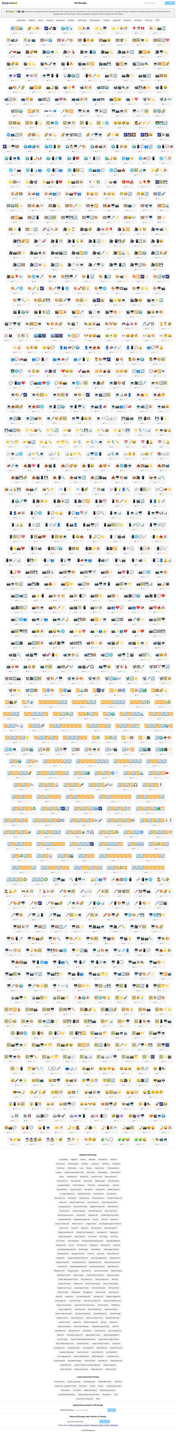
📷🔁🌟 (67, 584)
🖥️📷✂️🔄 (34, 974)
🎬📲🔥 (67, 64)
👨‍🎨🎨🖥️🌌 (102, 359)
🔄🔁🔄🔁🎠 (23, 785)
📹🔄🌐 (107, 655)
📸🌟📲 (38, 596)
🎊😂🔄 (126, 194)
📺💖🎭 (61, 99)
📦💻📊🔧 (157, 477)
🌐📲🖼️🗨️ (75, 170)
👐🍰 (17, 347)
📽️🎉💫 (149, 99)
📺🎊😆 (27, 99)
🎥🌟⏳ (69, 229)
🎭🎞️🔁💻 (33, 324)
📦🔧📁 (48, 489)
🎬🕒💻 (94, 312)
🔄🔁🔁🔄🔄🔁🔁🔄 (52, 773)
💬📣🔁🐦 (157, 371)
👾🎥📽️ (50, 371)
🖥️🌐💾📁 (157, 915)
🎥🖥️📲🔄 (117, 265)
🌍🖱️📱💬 (92, 158)
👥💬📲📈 (40, 359)
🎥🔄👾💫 (38, 265)
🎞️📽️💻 (146, 205)
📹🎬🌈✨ (115, 643)
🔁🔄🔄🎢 (36, 726)
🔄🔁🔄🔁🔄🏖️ (119, 808)
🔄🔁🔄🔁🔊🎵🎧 (79, 832)
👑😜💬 (48, 347)
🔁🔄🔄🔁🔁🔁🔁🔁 (65, 726)
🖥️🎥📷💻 (96, 927)
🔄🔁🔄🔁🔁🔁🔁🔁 (115, 797)
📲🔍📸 (119, 560)
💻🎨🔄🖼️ (159, 383)
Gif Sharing (137, 20)
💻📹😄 (163, 406)
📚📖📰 (163, 454)
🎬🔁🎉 (61, 312)
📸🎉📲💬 (77, 596)
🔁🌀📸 (65, 690)
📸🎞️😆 (161, 75)
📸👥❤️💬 (115, 607)
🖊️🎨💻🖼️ (67, 891)
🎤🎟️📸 (15, 52)
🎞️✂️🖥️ (146, 217)
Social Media (21, 20)
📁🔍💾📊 (84, 430)
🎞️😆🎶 (130, 217)
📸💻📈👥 (40, 619)
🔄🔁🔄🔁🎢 (73, 785)
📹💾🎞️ (90, 655)
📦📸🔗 (31, 489)
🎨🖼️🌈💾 (42, 300)
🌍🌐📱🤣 (53, 146)
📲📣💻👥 (84, 560)
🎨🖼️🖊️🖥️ (63, 300)
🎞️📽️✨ (122, 40)
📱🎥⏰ (100, 501)
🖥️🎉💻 (84, 111)
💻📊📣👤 (123, 395)
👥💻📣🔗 (61, 359)
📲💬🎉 (144, 548)
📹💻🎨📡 (71, 655)
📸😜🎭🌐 (57, 631)
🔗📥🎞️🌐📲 (121, 879)
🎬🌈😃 (13, 64)
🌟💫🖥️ (101, 28)
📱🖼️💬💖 (17, 536)
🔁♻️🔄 (111, 737)
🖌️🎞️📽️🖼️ (121, 891)
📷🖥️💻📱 (103, 584)
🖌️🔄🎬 (161, 903)
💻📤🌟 (142, 395)
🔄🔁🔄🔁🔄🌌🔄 (55, 808)
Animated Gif (60, 20)
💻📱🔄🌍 (57, 406)
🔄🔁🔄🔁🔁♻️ (24, 808)
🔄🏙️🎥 (145, 749)
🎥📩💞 (40, 241)
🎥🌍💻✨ (50, 52)
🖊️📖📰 (86, 891)
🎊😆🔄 (142, 194)
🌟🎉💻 (84, 28)
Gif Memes (127, 20)
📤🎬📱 (50, 466)
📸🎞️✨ (113, 596)
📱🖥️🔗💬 (157, 525)
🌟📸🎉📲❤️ (52, 182)
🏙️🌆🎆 (57, 336)
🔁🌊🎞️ (82, 690)
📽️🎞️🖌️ (138, 667)
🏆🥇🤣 (165, 324)
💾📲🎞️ (144, 418)
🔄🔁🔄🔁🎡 (48, 785)
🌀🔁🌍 (17, 28)
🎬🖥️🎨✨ (113, 312)
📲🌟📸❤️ (17, 548)
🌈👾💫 (50, 135)
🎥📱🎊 (57, 241)
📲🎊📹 (35, 548)
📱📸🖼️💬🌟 (113, 525)
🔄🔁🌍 (15, 761)
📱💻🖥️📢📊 (157, 513)
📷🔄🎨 (84, 584)
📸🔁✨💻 (98, 619)
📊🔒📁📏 (73, 454)
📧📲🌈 (82, 489)
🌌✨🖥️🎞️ (11, 146)
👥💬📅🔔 (155, 347)
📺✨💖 (132, 99)
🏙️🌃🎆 (40, 336)
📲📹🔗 (103, 560)
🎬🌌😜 (98, 300)
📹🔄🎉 (10, 99)
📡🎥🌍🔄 (71, 75)
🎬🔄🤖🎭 (140, 64)
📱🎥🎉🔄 (61, 501)
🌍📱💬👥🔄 (142, 146)
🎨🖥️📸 (159, 288)
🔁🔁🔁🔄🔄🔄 (113, 702)
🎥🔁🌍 (140, 253)
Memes (40, 20)
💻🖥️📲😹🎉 (82, 418)
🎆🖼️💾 (161, 182)
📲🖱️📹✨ (138, 560)
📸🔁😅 (35, 87)
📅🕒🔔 (164, 442)
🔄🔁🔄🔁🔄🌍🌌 (88, 808)
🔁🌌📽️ (99, 690)
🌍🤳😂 (111, 158)
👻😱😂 (33, 371)
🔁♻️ (96, 737)
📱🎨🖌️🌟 (119, 501)
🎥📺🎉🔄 (126, 52)
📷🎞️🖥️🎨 (67, 572)
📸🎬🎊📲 (77, 607)
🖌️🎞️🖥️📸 (142, 891)
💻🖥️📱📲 (50, 75)
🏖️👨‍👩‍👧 (8, 336)
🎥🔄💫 (57, 265)
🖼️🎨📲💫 (33, 123)
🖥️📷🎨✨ (157, 962)
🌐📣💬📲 (146, 158)
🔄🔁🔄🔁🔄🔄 (48, 832)
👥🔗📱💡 (82, 359)
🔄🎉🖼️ (44, 749)
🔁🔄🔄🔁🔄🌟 (17, 737)
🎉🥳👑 (109, 194)
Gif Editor (106, 20)
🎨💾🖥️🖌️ (69, 276)
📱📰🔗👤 (53, 525)
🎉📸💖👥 (73, 194)
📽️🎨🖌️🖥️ (54, 678)
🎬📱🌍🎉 (21, 312)
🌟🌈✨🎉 (159, 170)
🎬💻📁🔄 (155, 300)
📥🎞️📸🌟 (144, 466)
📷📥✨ (50, 584)
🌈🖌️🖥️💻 (94, 135)
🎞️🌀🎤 (159, 194)
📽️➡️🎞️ (31, 690)
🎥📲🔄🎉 (138, 241)
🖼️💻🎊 (69, 123)
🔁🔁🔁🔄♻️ (140, 702)
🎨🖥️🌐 (100, 288)
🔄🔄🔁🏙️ (65, 856)
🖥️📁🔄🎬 (80, 950)
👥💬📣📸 (19, 359)
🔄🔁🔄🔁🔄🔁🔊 (17, 832)
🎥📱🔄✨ (96, 241)
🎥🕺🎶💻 (75, 265)
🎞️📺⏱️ (130, 205)
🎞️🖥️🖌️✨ (111, 217)
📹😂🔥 (161, 655)
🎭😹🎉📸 (92, 324)
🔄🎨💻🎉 (92, 749)
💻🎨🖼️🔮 (61, 395)
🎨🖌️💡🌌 (36, 288)
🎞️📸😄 (105, 40)
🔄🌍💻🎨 (163, 737)
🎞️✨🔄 (31, 229)
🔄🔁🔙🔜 (136, 844)
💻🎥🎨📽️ (117, 383)
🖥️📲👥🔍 (61, 962)
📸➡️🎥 (17, 643)
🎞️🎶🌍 (46, 40)
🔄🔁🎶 (32, 761)
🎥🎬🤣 (86, 229)
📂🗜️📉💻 (94, 442)
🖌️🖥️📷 (55, 915)
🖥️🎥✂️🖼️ (138, 927)
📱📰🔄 (34, 525)
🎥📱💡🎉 (75, 241)
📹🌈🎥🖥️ (57, 643)
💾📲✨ (161, 418)
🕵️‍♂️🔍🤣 (163, 879)
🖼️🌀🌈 (159, 111)
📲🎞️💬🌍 (54, 548)
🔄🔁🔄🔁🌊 (133, 773)
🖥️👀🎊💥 (13, 950)
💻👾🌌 (15, 75)
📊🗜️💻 (113, 454)
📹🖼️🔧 (144, 655)
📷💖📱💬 (126, 572)
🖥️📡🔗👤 (121, 950)
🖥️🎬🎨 (109, 938)
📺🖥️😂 (105, 667)
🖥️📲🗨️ (117, 962)
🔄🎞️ (76, 749)
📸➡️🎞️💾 (157, 631)
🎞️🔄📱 (33, 217)
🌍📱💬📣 (165, 146)
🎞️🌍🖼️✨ (15, 205)
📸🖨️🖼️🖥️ (157, 619)
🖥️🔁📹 (165, 974)
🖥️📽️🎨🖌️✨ (144, 974)
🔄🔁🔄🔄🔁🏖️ (160, 832)
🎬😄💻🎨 (155, 312)
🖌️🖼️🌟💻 (73, 915)
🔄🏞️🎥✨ (164, 749)
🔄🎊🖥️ (61, 749)
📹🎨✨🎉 (94, 643)
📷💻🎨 (161, 572)
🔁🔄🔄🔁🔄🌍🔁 (158, 726)
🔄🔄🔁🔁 (86, 856)
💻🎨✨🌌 (82, 395)
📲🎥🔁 (111, 548)
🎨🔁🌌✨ (140, 276)
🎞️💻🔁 (92, 205)
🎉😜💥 (92, 194)
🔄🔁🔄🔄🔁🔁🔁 (50, 844)
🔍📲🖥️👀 (77, 879)
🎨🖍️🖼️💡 (82, 288)
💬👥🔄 (138, 371)
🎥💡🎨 (140, 229)
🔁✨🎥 (144, 737)
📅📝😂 (130, 442)
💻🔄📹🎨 (34, 418)
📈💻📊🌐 (15, 454)
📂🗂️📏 (63, 442)
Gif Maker (71, 20)
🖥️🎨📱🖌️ (15, 938)
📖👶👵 (130, 454)
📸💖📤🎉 (157, 607)
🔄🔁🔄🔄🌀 (133, 832)
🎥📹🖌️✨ (100, 253)
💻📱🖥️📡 (77, 406)
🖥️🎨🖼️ (92, 938)
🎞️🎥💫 (54, 205)
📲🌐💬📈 (138, 536)
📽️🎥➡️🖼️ (33, 678)
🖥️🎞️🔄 (40, 927)
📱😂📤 (78, 536)
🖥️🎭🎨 (163, 938)
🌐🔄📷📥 (117, 170)
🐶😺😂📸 (92, 336)
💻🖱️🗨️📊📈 (106, 418)
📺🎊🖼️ (46, 667)
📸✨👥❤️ (119, 631)
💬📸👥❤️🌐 (40, 383)
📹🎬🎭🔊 (121, 87)
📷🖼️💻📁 (124, 584)
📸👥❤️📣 (136, 607)
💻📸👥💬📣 (121, 406)
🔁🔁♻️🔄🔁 (88, 714)
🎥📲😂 (157, 241)
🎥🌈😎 (31, 52)
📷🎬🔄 (144, 75)
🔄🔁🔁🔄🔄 (156, 761)
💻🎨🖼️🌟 (40, 395)
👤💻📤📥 (92, 347)
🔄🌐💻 (10, 749)
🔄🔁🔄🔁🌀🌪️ (106, 773)
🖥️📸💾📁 (55, 974)
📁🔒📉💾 (121, 430)
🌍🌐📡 (67, 28)
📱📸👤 (71, 525)
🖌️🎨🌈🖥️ (17, 903)
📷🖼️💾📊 (144, 584)
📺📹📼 (98, 99)
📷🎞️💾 (31, 572)
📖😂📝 (146, 454)
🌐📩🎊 (165, 158)
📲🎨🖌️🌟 (92, 75)
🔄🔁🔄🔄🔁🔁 (19, 844)
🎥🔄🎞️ (19, 265)
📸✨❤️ (138, 631)
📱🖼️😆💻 (59, 536)
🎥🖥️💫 (161, 52)
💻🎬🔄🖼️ (102, 395)
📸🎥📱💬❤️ (155, 596)
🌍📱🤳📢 (33, 158)
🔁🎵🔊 (28, 702)
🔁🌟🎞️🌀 (117, 690)
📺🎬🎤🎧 (86, 667)
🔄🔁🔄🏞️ (82, 773)
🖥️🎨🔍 (54, 938)
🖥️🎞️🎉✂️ (21, 927)
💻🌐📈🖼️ (80, 383)
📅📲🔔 (147, 442)
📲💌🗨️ (128, 548)
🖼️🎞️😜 (15, 123)
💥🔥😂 (122, 371)
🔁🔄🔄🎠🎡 (13, 726)
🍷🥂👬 (94, 182)
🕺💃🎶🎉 (46, 891)
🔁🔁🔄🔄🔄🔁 (36, 714)
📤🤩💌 (105, 466)
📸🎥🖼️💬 (19, 607)
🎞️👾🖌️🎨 (65, 40)
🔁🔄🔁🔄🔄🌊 (132, 714)
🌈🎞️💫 (33, 135)
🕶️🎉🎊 (27, 891)
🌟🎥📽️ (31, 182)
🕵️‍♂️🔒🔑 (10, 891)
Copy (16, 33)
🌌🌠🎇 (130, 135)
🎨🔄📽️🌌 (161, 276)
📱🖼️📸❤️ (38, 536)
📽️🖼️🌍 (17, 111)
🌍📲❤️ (73, 158)
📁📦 (67, 430)
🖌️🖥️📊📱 (36, 915)
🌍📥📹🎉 (98, 146)
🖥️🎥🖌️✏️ (117, 927)
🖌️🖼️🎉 (92, 915)
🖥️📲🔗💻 (98, 962)
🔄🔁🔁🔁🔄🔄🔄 (127, 761)
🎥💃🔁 (124, 229)
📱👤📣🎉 (17, 513)
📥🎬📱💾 (40, 477)
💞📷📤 (84, 371)
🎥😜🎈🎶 (15, 276)
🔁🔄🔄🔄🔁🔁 (75, 737)
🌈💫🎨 (33, 28)
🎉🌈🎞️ (17, 194)
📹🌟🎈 (69, 87)
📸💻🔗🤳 (61, 619)
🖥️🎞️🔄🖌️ (59, 927)
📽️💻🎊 (94, 678)
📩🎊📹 (99, 489)
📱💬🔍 (98, 513)
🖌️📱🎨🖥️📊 (119, 903)
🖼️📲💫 (86, 123)
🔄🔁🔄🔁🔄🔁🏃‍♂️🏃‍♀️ (156, 820)
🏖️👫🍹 (23, 336)
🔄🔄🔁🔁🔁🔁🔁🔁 (115, 856)
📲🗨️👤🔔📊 (161, 560)
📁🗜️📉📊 (142, 430)
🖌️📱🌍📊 (96, 903)
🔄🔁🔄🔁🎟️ (158, 773)
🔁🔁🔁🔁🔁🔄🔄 (53, 702)
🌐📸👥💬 (96, 170)
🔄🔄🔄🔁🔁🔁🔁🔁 (148, 867)
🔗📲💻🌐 (144, 879)
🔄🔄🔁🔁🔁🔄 (24, 867)
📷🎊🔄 (111, 75)
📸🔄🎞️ (117, 619)
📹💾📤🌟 (142, 87)
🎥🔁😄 (144, 52)
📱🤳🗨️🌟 (96, 536)
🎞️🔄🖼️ (50, 217)
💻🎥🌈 (98, 383)
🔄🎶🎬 (111, 749)
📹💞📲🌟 (50, 655)
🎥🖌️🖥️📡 (96, 265)
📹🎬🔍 (15, 655)
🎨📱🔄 (88, 276)
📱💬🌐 (36, 513)
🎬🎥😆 (136, 300)
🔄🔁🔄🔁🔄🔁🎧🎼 (48, 820)
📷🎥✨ (128, 75)
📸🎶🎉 (96, 607)
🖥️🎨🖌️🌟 (73, 938)
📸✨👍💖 (77, 631)
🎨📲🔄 (105, 276)
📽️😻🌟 (15, 690)
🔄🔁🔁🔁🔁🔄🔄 (57, 761)
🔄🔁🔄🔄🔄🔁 (110, 844)
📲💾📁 (31, 560)
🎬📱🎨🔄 (42, 312)
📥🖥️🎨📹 (119, 477)
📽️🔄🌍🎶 (113, 678)
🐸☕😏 (111, 336)
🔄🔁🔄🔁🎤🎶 (100, 785)
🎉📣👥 (33, 194)
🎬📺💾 (105, 64)
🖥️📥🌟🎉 (163, 950)
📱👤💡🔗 (157, 501)
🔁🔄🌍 (109, 714)
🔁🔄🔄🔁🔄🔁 (46, 737)
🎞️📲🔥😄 (86, 40)
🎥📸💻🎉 (38, 253)
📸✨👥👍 (98, 631)
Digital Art (32, 20)
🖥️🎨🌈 (157, 927)
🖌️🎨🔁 (67, 111)
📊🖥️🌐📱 (94, 454)
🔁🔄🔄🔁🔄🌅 (127, 726)
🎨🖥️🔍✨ (21, 300)
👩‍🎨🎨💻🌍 (136, 359)
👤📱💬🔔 (134, 347)
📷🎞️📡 (48, 572)
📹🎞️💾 (75, 643)
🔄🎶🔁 (128, 749)
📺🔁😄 (115, 99)
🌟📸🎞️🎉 (75, 182)
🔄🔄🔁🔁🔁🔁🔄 (150, 856)
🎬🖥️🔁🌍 (134, 312)
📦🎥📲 (138, 477)
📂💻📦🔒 (163, 430)
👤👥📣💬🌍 (69, 347)
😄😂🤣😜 (121, 123)
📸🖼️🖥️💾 (19, 631)
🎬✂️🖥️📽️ (12, 324)
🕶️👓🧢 (50, 111)
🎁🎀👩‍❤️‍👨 (128, 182)
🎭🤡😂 (111, 324)
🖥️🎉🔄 (101, 111)
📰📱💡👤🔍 (119, 489)
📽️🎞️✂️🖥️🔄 (159, 667)
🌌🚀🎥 (50, 28)
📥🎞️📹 (163, 466)
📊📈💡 (54, 454)
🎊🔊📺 (29, 40)
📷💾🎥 (33, 584)
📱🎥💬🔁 (82, 501)
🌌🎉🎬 (163, 135)
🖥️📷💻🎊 (119, 111)
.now (8, 3)
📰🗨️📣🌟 (163, 489)
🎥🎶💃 (69, 52)
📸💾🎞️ (80, 619)
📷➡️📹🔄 (19, 596)
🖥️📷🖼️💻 (13, 974)
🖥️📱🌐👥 (40, 962)
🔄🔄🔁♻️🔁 (117, 867)
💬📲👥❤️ (17, 383)
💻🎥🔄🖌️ (138, 383)
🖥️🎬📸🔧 (144, 938)
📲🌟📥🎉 (159, 536)
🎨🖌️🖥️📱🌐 (59, 288)
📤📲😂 (88, 466)
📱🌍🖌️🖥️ (19, 501)
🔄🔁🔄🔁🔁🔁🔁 (80, 797)
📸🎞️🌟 (96, 596)
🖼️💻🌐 (52, 123)
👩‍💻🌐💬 (17, 371)
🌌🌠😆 (146, 135)
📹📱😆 (161, 87)
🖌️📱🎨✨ (142, 903)
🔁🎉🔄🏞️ (138, 690)
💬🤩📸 (61, 383)
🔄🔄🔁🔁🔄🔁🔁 (55, 867)
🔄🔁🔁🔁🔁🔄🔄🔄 (92, 761)
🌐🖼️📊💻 (138, 170)
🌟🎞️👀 (15, 182)
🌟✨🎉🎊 (119, 28)
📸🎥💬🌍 (132, 596)
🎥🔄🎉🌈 (159, 253)
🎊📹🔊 (13, 40)
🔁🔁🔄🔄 (11, 714)
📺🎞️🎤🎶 (65, 667)
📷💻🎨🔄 (15, 584)
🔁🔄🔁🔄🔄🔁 (161, 714)
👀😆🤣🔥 (130, 336)
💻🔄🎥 (15, 418)
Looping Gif (116, 20)
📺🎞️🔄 (44, 99)
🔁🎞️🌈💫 (159, 690)
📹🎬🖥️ (31, 655)
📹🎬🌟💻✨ (138, 643)
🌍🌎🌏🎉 (32, 146)
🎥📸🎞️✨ (17, 253)
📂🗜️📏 (113, 442)
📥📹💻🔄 (77, 477)
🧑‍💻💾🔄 (161, 123)
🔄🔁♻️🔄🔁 (21, 856)
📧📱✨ (65, 489)
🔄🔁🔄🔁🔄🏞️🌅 (150, 808)
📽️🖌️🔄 (148, 678)
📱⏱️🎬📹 (117, 536)
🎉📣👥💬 (52, 194)
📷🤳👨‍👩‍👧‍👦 (163, 584)
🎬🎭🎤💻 (48, 64)
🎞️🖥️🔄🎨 (90, 217)
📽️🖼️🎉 (165, 678)
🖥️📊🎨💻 (100, 950)
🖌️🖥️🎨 (17, 915)
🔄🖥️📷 (59, 879)
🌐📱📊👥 (34, 170)
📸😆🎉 (38, 631)
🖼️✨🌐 (103, 123)
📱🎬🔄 (138, 501)
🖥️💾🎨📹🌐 (57, 950)
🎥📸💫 (107, 52)
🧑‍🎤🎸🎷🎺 (142, 123)
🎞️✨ (161, 217)
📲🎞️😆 (73, 548)
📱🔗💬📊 (136, 525)
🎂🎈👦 (144, 182)
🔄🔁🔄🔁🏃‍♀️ (152, 785)
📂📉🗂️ (12, 442)
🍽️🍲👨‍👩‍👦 (111, 182)
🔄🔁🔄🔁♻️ (108, 832)
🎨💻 (52, 276)
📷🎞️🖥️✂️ (88, 572)
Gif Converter (82, 20)
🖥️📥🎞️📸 (19, 962)
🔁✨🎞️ (127, 737)
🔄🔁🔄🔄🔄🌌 (81, 844)
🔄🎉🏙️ (27, 749)
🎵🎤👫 (148, 324)
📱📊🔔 (17, 525)
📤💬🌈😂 (69, 466)
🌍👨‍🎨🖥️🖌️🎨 (75, 146)
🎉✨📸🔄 (157, 28)
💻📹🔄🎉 (144, 406)
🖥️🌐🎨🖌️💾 (134, 915)
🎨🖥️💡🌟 (140, 288)
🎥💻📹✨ (159, 229)
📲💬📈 (161, 548)
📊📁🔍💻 (35, 454)
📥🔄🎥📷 (98, 477)
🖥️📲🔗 (80, 962)
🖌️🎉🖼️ (103, 891)
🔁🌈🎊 (33, 111)
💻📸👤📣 (98, 406)
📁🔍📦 (103, 430)
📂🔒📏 (46, 442)
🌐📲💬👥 (55, 170)
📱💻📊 (115, 513)
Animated (50, 20)
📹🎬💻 (159, 643)
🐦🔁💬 (73, 336)
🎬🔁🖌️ (78, 312)
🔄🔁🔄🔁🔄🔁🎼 (121, 820)
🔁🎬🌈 (11, 702)
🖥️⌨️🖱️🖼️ (140, 111)
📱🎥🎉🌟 (40, 501)
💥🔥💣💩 (103, 371)
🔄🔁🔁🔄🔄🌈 (19, 773)
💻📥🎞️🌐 (36, 406)
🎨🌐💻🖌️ (35, 276)
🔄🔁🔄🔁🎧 (127, 785)
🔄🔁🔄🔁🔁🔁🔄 (150, 797)
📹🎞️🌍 (103, 87)
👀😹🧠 (149, 336)
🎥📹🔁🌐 (80, 253)
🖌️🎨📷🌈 (55, 903)
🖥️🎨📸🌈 (35, 938)
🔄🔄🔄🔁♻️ (17, 879)
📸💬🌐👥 (19, 619)
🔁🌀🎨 (48, 690)
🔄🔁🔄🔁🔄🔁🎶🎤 (86, 820)
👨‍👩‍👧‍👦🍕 (119, 359)
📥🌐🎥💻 (124, 466)
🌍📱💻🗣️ (12, 158)
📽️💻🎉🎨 (75, 678)
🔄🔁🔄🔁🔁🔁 (49, 797)
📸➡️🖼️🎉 (36, 643)
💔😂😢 (67, 371)
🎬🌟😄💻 (117, 300)
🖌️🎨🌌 (36, 903)
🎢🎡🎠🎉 (50, 229)
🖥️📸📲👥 (75, 974)
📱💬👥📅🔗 (77, 513)
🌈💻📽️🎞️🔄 (71, 135)
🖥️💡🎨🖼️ (34, 950)
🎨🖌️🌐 (17, 288)
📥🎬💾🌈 (19, 477)
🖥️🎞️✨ (78, 927)
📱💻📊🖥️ (134, 513)
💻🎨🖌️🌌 (19, 395)
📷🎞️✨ (107, 572)
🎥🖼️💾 (157, 265)
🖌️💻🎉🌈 (75, 903)
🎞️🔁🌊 (163, 205)
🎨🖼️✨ (82, 300)
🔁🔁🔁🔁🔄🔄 (84, 702)
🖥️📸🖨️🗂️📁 (98, 974)
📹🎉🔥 (86, 87)
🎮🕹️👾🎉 (130, 324)
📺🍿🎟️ (13, 667)
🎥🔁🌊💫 (121, 253)
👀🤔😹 (166, 336)
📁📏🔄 (52, 430)
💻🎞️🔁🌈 (161, 64)
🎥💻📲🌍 (88, 52)
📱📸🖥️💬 (90, 525)
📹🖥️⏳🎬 (126, 655)
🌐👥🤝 (128, 158)
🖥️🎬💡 (126, 938)
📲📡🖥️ (65, 560)
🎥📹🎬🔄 (59, 253)
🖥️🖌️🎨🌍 (15, 986)
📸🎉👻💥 (57, 596)
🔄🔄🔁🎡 (44, 856)
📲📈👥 (48, 560)
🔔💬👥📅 (98, 879)
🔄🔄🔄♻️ (40, 879)
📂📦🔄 (29, 442)
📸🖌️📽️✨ (136, 619)
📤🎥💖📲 (31, 466)
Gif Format (148, 20)
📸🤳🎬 (52, 87)
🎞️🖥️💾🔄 (69, 217)
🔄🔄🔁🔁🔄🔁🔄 (88, 867)
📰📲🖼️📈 (142, 489)
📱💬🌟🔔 (55, 513)
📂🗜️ (78, 442)
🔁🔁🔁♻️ (163, 702)
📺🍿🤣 (29, 667)
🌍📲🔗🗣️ (54, 158)
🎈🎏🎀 (138, 28)
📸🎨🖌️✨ (57, 607)
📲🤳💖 (15, 572)
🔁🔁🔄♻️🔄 (63, 714)
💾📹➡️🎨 (12, 430)
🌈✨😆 (113, 135)
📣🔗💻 (13, 466)
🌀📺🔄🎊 (15, 135)
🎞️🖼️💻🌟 (140, 40)
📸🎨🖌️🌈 (17, 87)
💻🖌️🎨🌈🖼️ (57, 418)
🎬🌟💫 (29, 64)
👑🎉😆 (32, 347)
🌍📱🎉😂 (119, 146)
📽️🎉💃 (122, 667)
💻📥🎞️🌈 (15, 406)
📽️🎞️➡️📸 (12, 678)
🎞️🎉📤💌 (35, 205)
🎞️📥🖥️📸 (111, 205)
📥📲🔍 (59, 477)
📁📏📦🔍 (33, 430)
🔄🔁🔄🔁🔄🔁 (15, 820)
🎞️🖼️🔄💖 (161, 40)
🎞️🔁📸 (17, 217)
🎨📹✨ (122, 276)
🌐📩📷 (15, 170)
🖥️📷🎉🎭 (136, 962)
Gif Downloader (95, 20)
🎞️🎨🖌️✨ (73, 205)
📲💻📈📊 (12, 560)
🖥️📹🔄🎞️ (121, 974)
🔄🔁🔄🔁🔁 (22, 797)
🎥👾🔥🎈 (105, 229)
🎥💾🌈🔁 (21, 241)
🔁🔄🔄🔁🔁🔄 (98, 726)
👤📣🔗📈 (113, 347)
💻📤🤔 (159, 395)
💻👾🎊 (31, 75)
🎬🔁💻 (122, 64)
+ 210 (157, 20)
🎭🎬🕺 (73, 324)
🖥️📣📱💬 (142, 950)
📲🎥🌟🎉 (92, 548)
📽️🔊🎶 (166, 99)
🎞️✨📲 (15, 229)
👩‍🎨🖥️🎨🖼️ (157, 359)
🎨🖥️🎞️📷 (119, 288)
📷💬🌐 (144, 572)
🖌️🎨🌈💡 (163, 891)
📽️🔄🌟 (132, 678)
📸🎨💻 (38, 607)
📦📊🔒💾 (12, 489)
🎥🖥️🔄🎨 (138, 265)
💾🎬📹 (127, 418)
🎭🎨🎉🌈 (54, 324)
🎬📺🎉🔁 (86, 64)
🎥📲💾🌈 (117, 241)
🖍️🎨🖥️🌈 (111, 915)
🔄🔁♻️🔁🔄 (158, 844)
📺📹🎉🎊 (80, 99)
